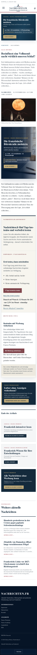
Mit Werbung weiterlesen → (14, 351)
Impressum (4, 607)
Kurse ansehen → (11, 462)
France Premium (5, 620)
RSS (2, 627)
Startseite (4, 45)
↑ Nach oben (18, 651)
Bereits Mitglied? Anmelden (13, 308)
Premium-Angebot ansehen (13, 487)
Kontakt (3, 612)
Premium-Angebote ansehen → (15, 435)
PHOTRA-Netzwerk (6, 635)
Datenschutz (4, 610)
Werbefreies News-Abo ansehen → (16, 400)
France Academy (5, 622)
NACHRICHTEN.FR (15, 594)
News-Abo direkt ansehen (11, 296)
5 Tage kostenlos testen (12, 290)
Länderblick (4, 625)
